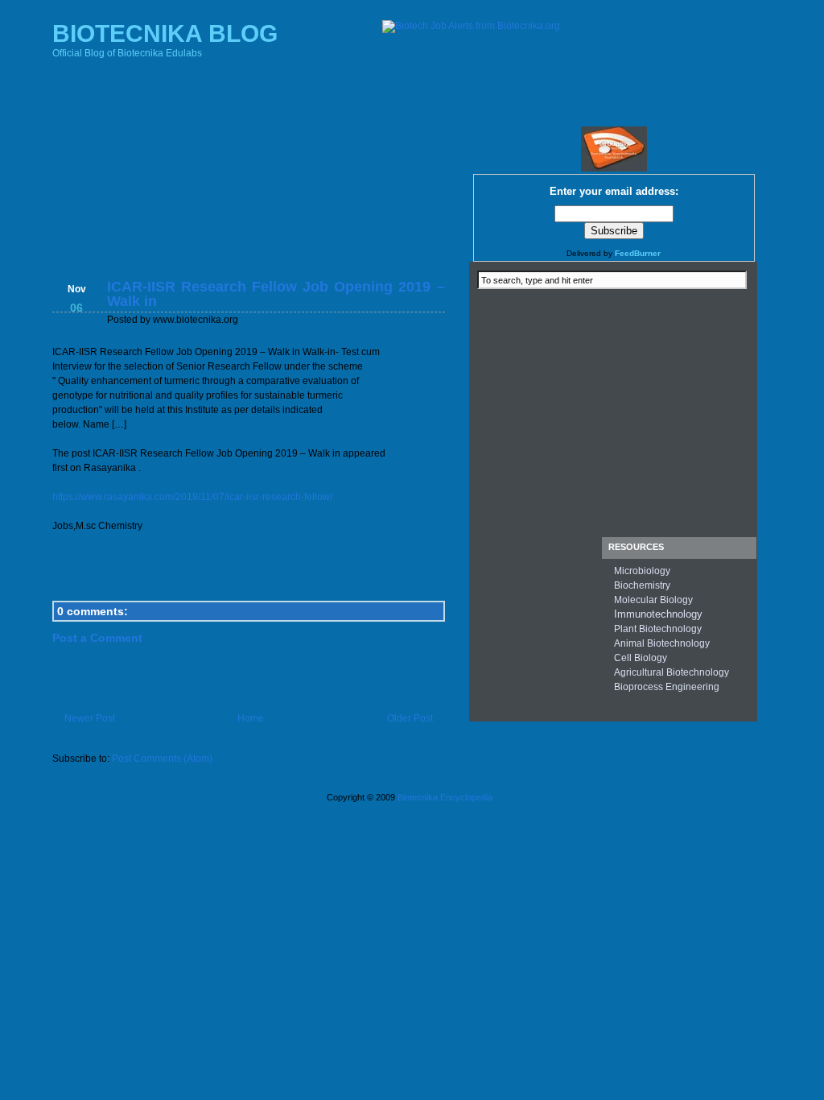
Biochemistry (642, 585)
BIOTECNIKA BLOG (165, 33)
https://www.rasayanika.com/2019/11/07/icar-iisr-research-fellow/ (192, 496)
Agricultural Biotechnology (671, 672)
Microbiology (642, 571)
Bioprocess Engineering (666, 687)
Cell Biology (640, 658)
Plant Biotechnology (658, 629)
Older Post (410, 718)
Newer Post (89, 718)
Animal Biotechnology (662, 643)
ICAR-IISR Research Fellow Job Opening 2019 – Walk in (276, 294)
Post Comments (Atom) (162, 758)
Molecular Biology (653, 600)
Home (250, 718)
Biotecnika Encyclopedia (445, 797)
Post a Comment (97, 637)
